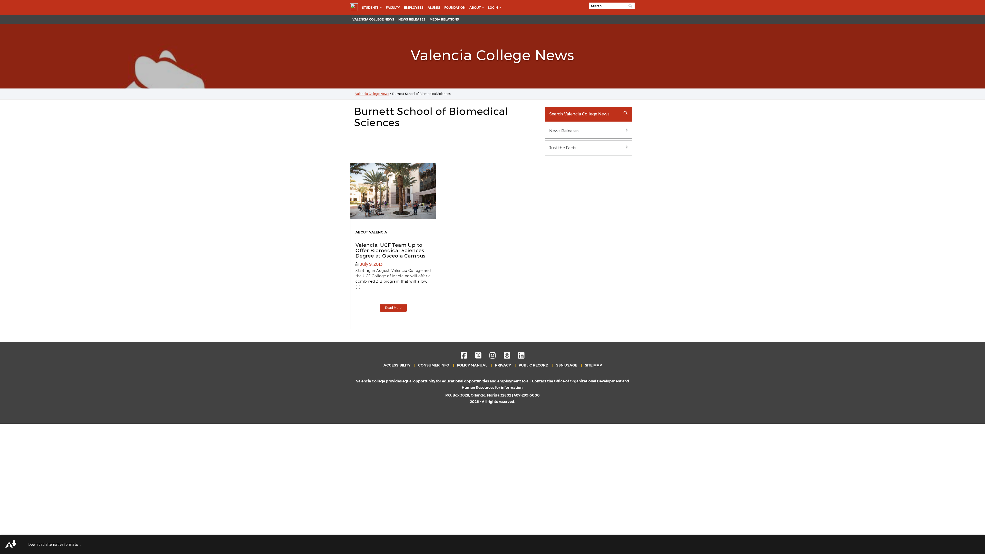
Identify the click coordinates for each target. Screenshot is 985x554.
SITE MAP (593, 365)
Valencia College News (373, 19)
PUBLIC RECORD (533, 365)
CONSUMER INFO (433, 365)
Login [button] (493, 7)
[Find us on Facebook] (467, 356)
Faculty (393, 7)
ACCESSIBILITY (396, 365)
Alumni (434, 7)
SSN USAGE (566, 365)
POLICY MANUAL (472, 365)
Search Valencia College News (579, 114)
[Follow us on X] (482, 356)
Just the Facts (562, 147)
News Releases (412, 19)
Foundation (454, 7)
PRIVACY (503, 365)
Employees (413, 7)
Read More (393, 308)
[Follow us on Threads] (510, 356)
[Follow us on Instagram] (496, 356)
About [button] (475, 7)
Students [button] (370, 7)
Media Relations (444, 19)
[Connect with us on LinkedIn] (521, 356)
